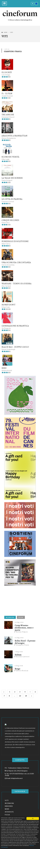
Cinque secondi (10, 220)
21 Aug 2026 (19, 622)
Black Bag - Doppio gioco (15, 346)
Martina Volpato (22, 631)
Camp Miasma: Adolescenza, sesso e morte (24, 627)
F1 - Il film (7, 93)
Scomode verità (10, 156)
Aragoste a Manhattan (14, 135)
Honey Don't (8, 304)
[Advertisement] (20, 601)
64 (26, 696)
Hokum (18, 655)
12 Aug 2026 (19, 637)
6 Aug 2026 (19, 665)
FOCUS (20, 617)
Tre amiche (8, 114)
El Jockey (7, 72)
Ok (32, 818)
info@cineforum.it (17, 778)
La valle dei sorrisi (12, 178)
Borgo (17, 669)
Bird (4, 368)
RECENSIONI (10, 617)
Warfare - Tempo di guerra (16, 283)
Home (5, 32)
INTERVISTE (9, 812)
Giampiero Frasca (22, 645)
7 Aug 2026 (19, 651)
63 (20, 696)
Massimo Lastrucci (23, 656)
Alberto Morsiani (22, 670)
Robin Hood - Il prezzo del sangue (25, 642)
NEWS (7, 809)
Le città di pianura (12, 199)
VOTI (7, 800)
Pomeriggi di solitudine (15, 241)
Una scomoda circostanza (16, 262)
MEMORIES (9, 806)
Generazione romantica (15, 325)
